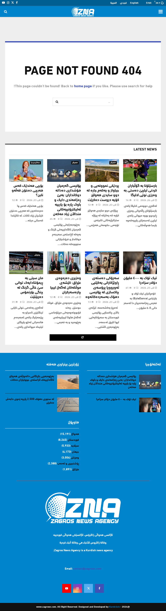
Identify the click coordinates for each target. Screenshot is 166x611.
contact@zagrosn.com (87, 568)
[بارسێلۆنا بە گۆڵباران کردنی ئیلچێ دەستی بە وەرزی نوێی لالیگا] (140, 170)
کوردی (123, 3)
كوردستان (73, 440)
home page (83, 86)
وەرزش (151, 163)
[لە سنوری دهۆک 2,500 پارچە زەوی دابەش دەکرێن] (68, 405)
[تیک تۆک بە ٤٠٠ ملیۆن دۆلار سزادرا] (140, 262)
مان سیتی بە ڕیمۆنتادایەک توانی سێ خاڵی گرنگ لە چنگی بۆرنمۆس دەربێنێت (29, 288)
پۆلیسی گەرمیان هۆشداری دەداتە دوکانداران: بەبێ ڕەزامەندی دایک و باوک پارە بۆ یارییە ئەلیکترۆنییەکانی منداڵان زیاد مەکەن (67, 200)
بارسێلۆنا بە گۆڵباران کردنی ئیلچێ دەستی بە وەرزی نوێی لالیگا (140, 190)
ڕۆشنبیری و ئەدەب (68, 463)
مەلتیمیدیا (35, 163)
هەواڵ (113, 163)
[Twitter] (88, 588)
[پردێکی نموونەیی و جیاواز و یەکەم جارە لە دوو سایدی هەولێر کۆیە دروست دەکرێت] (102, 170)
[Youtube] (66, 588)
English (134, 3)
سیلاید (75, 445)
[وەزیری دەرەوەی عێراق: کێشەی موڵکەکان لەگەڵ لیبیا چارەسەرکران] (64, 262)
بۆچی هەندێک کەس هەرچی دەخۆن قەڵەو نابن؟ (27, 190)
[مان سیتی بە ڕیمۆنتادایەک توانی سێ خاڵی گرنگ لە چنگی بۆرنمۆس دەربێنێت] (26, 262)
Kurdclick (114, 607)
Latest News (145, 149)
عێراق (75, 255)
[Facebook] (99, 588)
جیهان (75, 451)
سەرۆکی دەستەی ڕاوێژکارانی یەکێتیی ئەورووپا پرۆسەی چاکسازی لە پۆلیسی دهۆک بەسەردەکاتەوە (102, 288)
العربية (113, 3)
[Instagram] (77, 588)
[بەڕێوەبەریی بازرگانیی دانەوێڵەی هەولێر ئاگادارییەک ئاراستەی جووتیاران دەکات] (68, 382)
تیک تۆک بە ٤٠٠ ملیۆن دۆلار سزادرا (116, 399)
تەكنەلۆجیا (149, 255)
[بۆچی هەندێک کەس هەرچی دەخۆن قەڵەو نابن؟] (26, 170)
